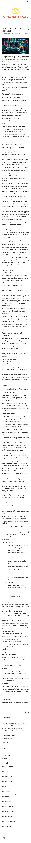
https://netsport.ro (6, 789)
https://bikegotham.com (7, 804)
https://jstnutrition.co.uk (7, 826)
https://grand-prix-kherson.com (9, 821)
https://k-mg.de (5, 786)
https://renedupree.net (7, 824)
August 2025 (4, 748)
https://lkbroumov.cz (6, 799)
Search (3, 709)
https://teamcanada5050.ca (8, 806)
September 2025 (5, 745)
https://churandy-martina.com (8, 791)
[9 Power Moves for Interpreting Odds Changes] (15, 46)
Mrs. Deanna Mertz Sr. (17, 33)
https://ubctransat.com (7, 816)
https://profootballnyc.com (8, 809)
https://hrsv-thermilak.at (7, 784)
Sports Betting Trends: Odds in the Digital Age (12, 720)
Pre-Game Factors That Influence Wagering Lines (13, 723)
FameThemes (26, 840)
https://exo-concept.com (7, 814)
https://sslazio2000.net (7, 776)
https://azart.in (5, 771)
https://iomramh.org (6, 801)
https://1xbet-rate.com (7, 769)
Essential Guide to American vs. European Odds (12, 730)
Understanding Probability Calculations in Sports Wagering (15, 725)
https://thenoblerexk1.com (8, 819)
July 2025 (4, 751)
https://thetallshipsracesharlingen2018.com (12, 794)
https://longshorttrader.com (8, 781)
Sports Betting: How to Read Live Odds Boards (12, 728)
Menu (4, 2)
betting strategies (17, 131)
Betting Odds (5, 33)
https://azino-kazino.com (7, 774)
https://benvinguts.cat (7, 796)
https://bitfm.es (5, 779)
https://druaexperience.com (8, 811)
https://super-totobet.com (7, 766)
